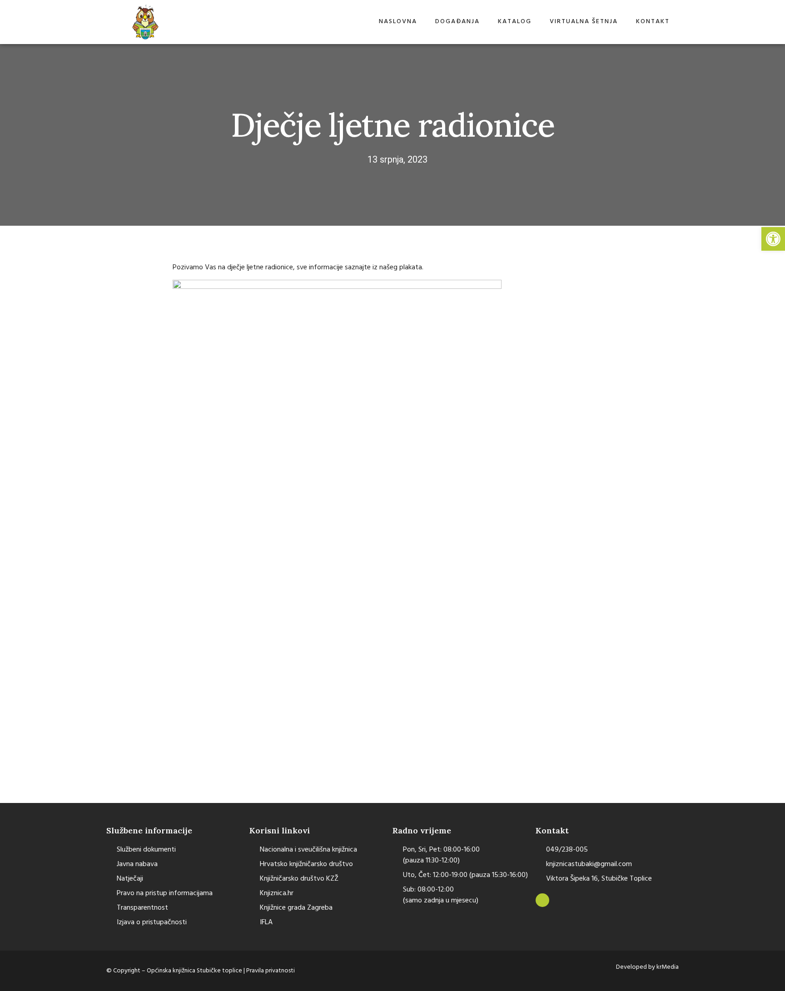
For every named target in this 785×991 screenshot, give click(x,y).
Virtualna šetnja (584, 21)
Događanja (457, 21)
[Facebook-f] (542, 900)
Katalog (515, 21)
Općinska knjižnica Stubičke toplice (195, 971)
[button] (773, 239)
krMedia (667, 967)
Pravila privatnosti (270, 971)
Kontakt (653, 21)
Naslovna (398, 21)
